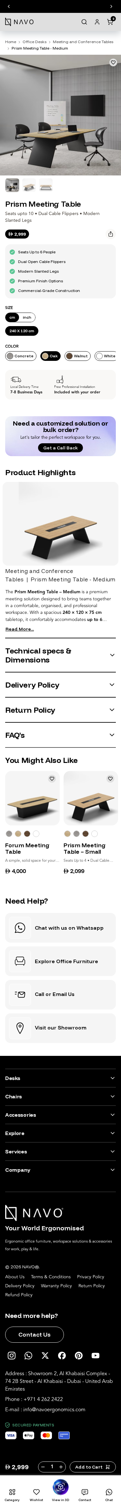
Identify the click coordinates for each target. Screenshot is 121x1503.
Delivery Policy (20, 1286)
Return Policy (91, 1286)
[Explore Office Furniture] (60, 961)
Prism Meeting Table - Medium (40, 48)
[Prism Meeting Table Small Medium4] (94, 834)
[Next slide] (111, 6)
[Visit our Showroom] (60, 1028)
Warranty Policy (56, 1286)
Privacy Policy (90, 1277)
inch (27, 317)
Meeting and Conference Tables (83, 41)
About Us (15, 1277)
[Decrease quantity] (42, 1467)
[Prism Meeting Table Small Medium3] (76, 834)
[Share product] (111, 234)
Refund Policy (19, 1295)
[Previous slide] (9, 6)
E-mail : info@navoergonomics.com (45, 1410)
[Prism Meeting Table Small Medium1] (67, 834)
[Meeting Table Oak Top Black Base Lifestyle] (18, 834)
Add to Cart (89, 1467)
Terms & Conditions (51, 1277)
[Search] (84, 22)
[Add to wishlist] (113, 62)
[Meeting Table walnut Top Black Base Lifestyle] (27, 834)
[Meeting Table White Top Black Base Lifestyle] (9, 834)
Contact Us (34, 1334)
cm (12, 317)
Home (10, 41)
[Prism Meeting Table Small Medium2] (85, 834)
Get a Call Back (60, 448)
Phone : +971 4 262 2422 (34, 1399)
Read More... (19, 629)
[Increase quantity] (61, 1467)
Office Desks (34, 41)
